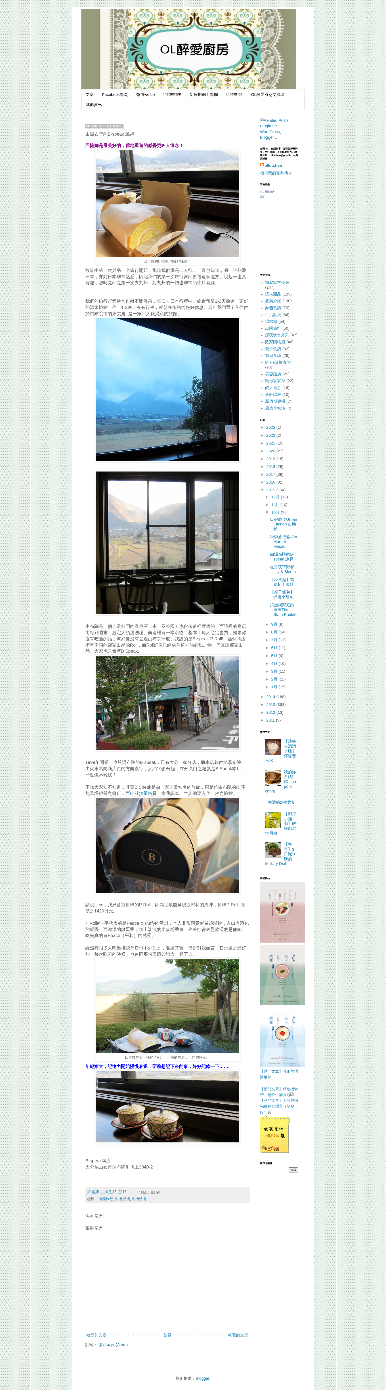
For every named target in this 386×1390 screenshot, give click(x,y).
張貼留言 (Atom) (113, 1344)
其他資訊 (94, 104)
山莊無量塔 (141, 793)
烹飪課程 (273, 394)
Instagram (172, 94)
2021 (271, 443)
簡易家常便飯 (277, 282)
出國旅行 (106, 1199)
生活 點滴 (122, 1199)
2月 (275, 679)
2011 (271, 720)
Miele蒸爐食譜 (278, 362)
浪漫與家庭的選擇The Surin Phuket (283, 610)
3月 (275, 671)
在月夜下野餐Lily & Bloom (283, 569)
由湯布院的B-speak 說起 (282, 556)
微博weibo (145, 94)
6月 (275, 647)
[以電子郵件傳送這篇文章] (140, 1192)
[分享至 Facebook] (153, 1192)
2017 (271, 474)
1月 (275, 687)
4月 (275, 663)
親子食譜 (273, 349)
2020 (271, 451)
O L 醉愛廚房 (267, 191)
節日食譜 (273, 355)
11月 (275, 505)
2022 (271, 435)
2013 (271, 704)
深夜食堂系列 (277, 335)
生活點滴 (139, 1199)
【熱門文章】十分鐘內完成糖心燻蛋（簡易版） (279, 1107)
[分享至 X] (149, 1192)
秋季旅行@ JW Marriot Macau (283, 542)
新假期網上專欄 (204, 94)
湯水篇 (271, 321)
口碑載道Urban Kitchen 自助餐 (283, 524)
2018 (271, 466)
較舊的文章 (238, 1335)
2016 (271, 482)
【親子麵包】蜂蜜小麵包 (282, 594)
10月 (276, 512)
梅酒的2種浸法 (281, 802)
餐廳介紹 (273, 301)
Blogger (202, 1378)
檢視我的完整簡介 (276, 173)
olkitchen (273, 165)
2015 (271, 490)
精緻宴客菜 (275, 381)
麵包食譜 (273, 308)
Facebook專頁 (115, 94)
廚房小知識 (275, 408)
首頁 (167, 1335)
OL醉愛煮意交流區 (268, 94)
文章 (90, 94)
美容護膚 (273, 374)
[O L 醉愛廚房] (262, 197)
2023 (271, 427)
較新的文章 (96, 1335)
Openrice (234, 94)
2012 (271, 712)
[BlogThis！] (144, 1192)
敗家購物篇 (275, 342)
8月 (275, 632)
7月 (275, 640)
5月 (275, 656)
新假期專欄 (275, 401)
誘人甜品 (273, 294)
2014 (271, 697)
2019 (271, 459)
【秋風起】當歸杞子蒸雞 (282, 582)
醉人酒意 (273, 387)
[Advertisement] (282, 1201)
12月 (276, 497)
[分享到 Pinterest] (157, 1192)
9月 (275, 624)
